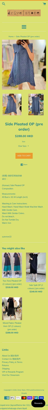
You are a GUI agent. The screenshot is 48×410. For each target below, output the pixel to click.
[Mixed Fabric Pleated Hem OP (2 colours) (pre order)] (12, 308)
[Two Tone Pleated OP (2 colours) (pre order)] (12, 265)
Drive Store (21, 390)
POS (28, 390)
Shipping (5, 368)
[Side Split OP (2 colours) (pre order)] (36, 267)
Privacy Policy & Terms (12, 362)
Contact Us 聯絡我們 (11, 359)
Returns (5, 365)
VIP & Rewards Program (13, 372)
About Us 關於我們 (10, 356)
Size (23, 142)
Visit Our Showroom (11, 375)
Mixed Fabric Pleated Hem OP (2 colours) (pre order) (12, 326)
